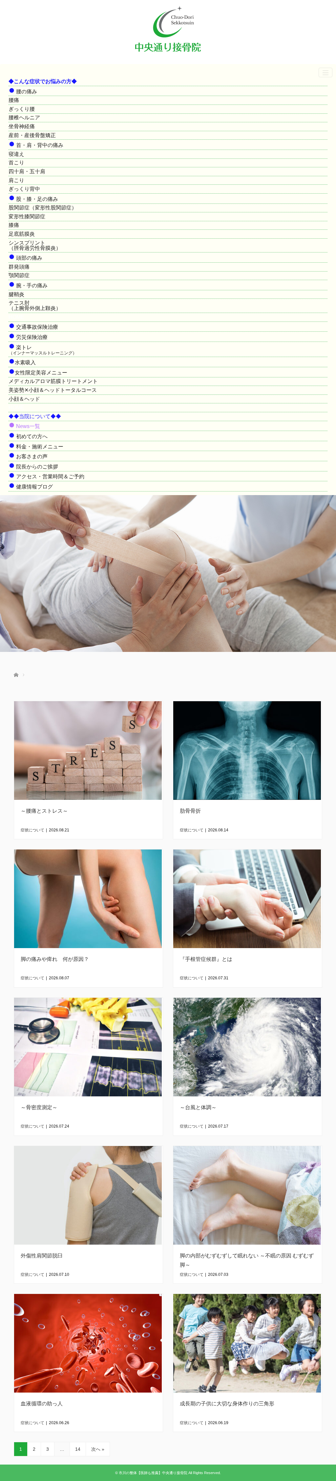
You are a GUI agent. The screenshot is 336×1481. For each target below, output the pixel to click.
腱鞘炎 (16, 294)
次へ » (97, 1449)
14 (77, 1449)
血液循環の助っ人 (42, 1403)
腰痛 (14, 100)
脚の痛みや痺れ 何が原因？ (55, 959)
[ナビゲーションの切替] (325, 72)
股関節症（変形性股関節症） (43, 207)
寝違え (16, 154)
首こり (16, 162)
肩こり (16, 180)
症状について (32, 830)
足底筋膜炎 (22, 234)
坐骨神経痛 (22, 126)
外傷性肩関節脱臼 (42, 1255)
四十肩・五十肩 (27, 171)
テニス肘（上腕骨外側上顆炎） (35, 305)
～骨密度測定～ (39, 1107)
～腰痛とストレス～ (44, 811)
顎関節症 (19, 275)
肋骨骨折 (190, 811)
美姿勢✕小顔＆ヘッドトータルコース (53, 390)
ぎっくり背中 (24, 189)
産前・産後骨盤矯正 (32, 135)
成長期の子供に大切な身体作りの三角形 (227, 1403)
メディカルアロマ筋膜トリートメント (53, 381)
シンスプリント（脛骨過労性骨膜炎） (35, 245)
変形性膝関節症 (27, 216)
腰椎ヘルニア (24, 117)
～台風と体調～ (198, 1107)
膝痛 (14, 225)
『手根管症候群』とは (206, 959)
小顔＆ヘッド (24, 399)
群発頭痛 (19, 267)
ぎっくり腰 (22, 109)
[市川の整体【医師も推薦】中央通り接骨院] (168, 55)
